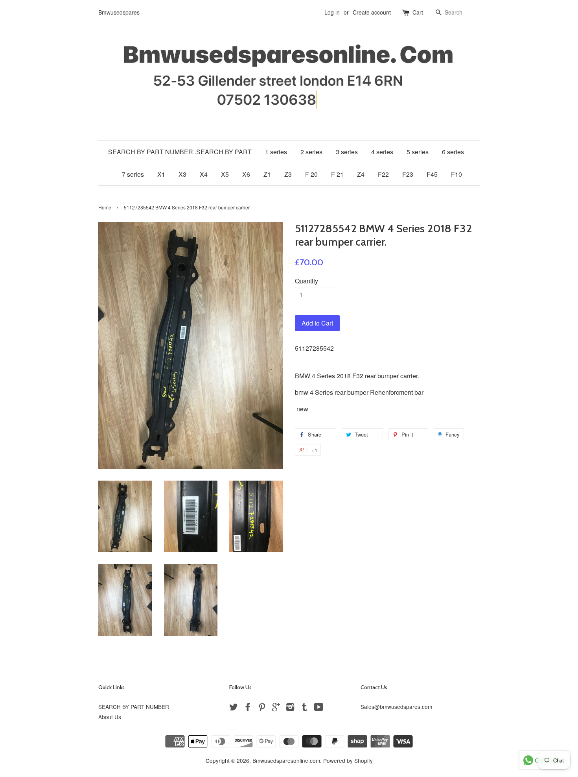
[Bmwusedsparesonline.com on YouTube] (318, 708)
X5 (225, 174)
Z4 (360, 174)
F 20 (311, 174)
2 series (311, 151)
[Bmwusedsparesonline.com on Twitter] (233, 708)
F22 (383, 174)
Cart (417, 12)
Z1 (267, 174)
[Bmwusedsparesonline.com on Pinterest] (262, 708)
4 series (382, 151)
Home (104, 207)
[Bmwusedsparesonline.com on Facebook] (247, 708)
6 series (453, 151)
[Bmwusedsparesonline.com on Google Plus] (276, 708)
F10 (456, 174)
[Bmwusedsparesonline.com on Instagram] (290, 708)
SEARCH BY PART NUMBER (133, 706)
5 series (418, 151)
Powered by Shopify (348, 760)
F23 (407, 174)
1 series (276, 151)
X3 (182, 174)
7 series (133, 174)
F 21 (337, 174)
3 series (347, 151)
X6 (246, 174)
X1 (161, 174)
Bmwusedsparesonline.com (286, 760)
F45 (432, 174)
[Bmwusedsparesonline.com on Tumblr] (304, 708)
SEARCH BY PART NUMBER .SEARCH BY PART (180, 151)
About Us (109, 717)
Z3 (288, 174)
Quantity (306, 280)
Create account (372, 12)
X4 (204, 174)
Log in (332, 12)
